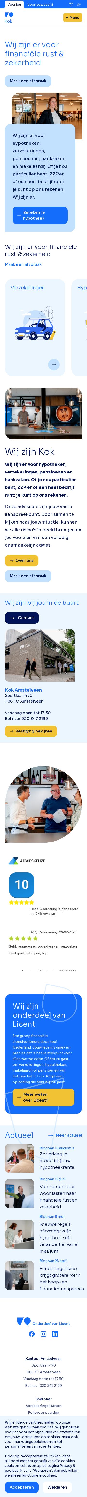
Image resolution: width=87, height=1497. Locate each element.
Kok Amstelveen (23, 690)
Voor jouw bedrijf (40, 4)
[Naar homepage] (9, 17)
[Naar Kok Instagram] (43, 1334)
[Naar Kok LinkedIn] (55, 1334)
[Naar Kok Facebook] (32, 1334)
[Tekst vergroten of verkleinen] (78, 4)
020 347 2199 (34, 718)
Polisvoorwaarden (43, 1412)
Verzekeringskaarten (43, 1406)
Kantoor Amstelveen (44, 1358)
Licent (64, 1324)
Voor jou (14, 4)
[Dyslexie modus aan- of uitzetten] (71, 4)
